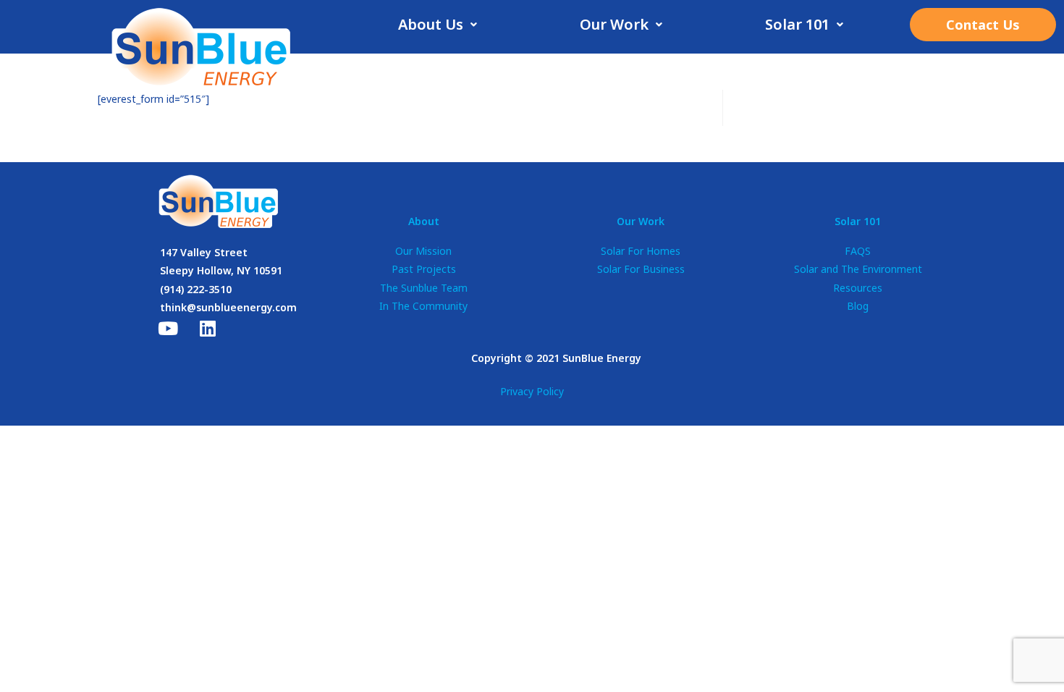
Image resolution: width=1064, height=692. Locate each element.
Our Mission (423, 251)
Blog (858, 306)
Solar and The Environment (858, 269)
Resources (857, 288)
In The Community (423, 306)
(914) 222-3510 (196, 289)
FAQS (858, 251)
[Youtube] (168, 329)
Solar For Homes (640, 251)
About (423, 221)
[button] (437, 24)
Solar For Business (641, 269)
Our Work (614, 24)
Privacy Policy (532, 391)
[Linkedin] (208, 329)
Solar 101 (797, 24)
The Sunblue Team (424, 288)
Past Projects (424, 269)
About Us (430, 24)
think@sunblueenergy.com (228, 307)
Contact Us (983, 24)
